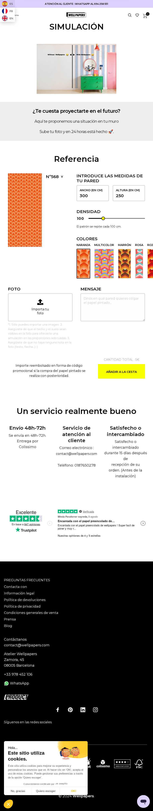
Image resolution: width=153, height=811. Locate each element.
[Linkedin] (82, 709)
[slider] (103, 218)
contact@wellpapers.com (76, 454)
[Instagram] (95, 709)
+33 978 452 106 (18, 674)
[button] (8, 804)
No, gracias (18, 791)
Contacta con (15, 587)
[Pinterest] (70, 709)
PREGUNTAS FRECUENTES (27, 580)
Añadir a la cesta (121, 372)
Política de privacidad (22, 606)
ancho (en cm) (91, 190)
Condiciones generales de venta (31, 613)
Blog (8, 626)
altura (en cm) (128, 190)
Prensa (10, 619)
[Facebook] (57, 709)
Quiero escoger (46, 791)
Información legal (19, 593)
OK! (73, 791)
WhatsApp (19, 683)
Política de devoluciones (25, 600)
